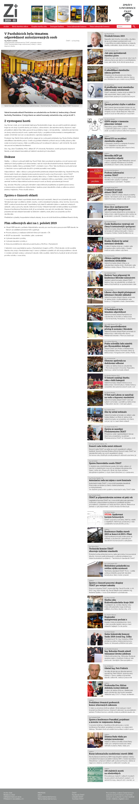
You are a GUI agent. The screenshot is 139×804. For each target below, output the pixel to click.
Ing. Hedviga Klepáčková (111, 68)
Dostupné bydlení (57, 26)
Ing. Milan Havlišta (110, 239)
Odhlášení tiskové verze (12, 797)
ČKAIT (68, 41)
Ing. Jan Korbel (93, 461)
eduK (40, 795)
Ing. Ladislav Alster (110, 409)
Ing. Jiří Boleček (109, 666)
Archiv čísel (8, 793)
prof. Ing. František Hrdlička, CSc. (98, 444)
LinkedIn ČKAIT (77, 797)
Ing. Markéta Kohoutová (111, 649)
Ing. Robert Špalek (110, 512)
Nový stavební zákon (20, 26)
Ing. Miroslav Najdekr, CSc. (96, 478)
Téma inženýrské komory (99, 26)
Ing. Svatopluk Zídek (110, 273)
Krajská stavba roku (39, 26)
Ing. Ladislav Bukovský (111, 341)
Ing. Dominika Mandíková (112, 170)
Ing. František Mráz (110, 204)
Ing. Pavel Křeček (109, 33)
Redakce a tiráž (9, 795)
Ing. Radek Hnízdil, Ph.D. (111, 187)
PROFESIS (41, 793)
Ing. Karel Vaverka (109, 256)
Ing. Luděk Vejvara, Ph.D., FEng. (113, 324)
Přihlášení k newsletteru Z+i (14, 799)
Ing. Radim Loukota (10, 41)
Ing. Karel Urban (109, 290)
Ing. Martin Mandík (110, 392)
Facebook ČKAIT (78, 795)
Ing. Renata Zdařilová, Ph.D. (112, 375)
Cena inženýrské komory (76, 26)
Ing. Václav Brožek (110, 119)
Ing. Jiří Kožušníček (110, 358)
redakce (107, 102)
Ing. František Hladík (110, 221)
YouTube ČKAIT (78, 799)
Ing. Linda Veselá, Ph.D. (111, 563)
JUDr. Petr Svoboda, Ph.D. (112, 51)
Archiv (6, 26)
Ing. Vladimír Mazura (110, 615)
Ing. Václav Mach (94, 546)
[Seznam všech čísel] (110, 20)
